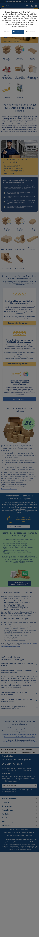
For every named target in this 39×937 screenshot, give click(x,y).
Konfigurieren (30, 32)
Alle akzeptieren (18, 32)
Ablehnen (7, 32)
